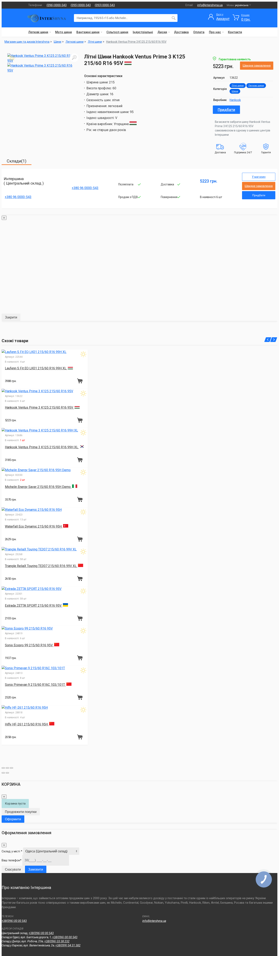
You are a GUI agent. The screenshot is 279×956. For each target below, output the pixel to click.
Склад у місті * (12, 851)
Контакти (235, 32)
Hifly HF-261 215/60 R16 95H (27, 724)
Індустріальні (143, 32)
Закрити (11, 317)
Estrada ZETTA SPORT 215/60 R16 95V (33, 605)
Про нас (215, 32)
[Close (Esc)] (3, 768)
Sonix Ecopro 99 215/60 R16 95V (29, 645)
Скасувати (13, 869)
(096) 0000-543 (57, 5)
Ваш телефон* (11, 860)
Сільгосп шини (117, 32)
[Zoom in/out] (11, 768)
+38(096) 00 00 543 (14, 920)
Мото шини (63, 32)
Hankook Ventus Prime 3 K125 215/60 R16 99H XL (42, 447)
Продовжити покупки (21, 812)
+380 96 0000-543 (18, 197)
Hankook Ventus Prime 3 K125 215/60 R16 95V (136, 41)
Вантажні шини (87, 32)
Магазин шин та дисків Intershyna (26, 41)
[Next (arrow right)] (7, 772)
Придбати (226, 110)
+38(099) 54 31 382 (67, 945)
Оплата (198, 32)
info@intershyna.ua (210, 5)
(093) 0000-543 (105, 5)
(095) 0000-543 (81, 5)
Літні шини (238, 85)
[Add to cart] (80, 381)
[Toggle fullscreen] (7, 768)
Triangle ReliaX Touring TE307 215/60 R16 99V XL (41, 566)
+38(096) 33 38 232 (56, 941)
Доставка (181, 32)
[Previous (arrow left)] (3, 772)
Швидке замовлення (257, 65)
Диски (162, 32)
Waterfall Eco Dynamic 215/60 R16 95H (33, 526)
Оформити (13, 819)
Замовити (35, 869)
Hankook (235, 100)
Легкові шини (38, 32)
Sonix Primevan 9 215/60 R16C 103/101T (35, 685)
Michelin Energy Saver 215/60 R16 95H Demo (38, 487)
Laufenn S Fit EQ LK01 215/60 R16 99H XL (36, 368)
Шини (235, 91)
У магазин (259, 176)
